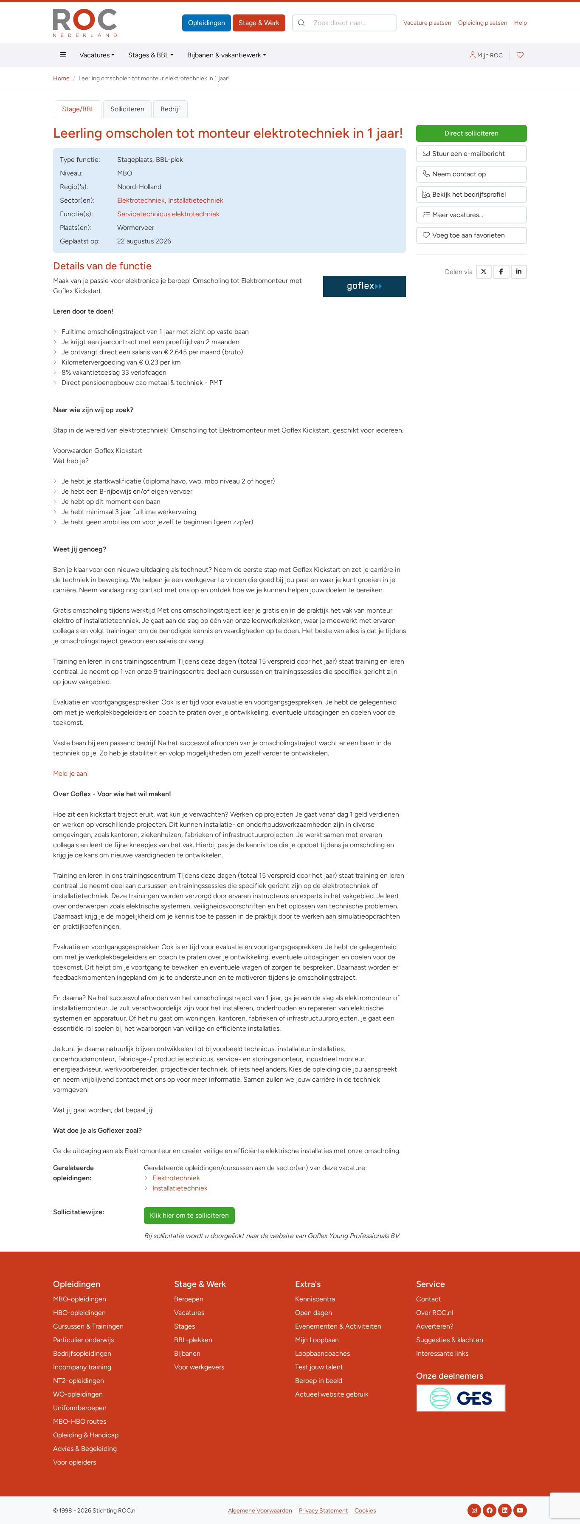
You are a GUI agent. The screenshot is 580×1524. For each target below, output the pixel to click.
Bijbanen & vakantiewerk (224, 55)
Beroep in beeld (318, 1381)
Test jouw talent (319, 1367)
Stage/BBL (78, 109)
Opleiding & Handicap (85, 1435)
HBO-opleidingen (79, 1313)
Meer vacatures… (457, 215)
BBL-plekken (193, 1340)
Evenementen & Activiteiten (338, 1326)
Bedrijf (170, 109)
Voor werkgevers (199, 1367)
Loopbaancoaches (322, 1353)
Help (520, 22)
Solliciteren (127, 109)
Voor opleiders (74, 1462)
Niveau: (71, 173)
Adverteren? (434, 1326)
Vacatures (94, 55)
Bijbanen (187, 1353)
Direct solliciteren (471, 133)
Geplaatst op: (80, 241)
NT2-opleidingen (78, 1381)
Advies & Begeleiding (85, 1449)
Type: (80, 160)
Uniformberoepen (80, 1408)
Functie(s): (76, 214)
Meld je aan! (71, 773)
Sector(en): (77, 200)
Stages (184, 1326)
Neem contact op (459, 174)
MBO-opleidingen (79, 1299)
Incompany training (82, 1367)
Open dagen (313, 1313)
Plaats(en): (76, 227)
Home (61, 78)
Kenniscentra (315, 1299)
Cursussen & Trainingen (88, 1326)
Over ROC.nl (434, 1313)
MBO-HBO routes (79, 1421)
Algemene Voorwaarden (260, 1510)
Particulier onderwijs (83, 1340)
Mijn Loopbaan (317, 1340)
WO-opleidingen (78, 1394)
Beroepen (188, 1299)
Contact (428, 1299)
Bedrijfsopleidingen (82, 1353)
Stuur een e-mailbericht (468, 154)
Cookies (365, 1510)
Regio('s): (74, 187)
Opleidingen (206, 23)
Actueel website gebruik (332, 1394)
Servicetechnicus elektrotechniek (168, 214)
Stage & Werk (259, 23)
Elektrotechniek (141, 200)
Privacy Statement (323, 1510)
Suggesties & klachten (449, 1340)
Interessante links (442, 1353)
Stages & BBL (148, 55)
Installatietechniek (195, 200)
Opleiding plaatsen (482, 22)
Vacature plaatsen (427, 22)
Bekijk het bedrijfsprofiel (469, 194)
